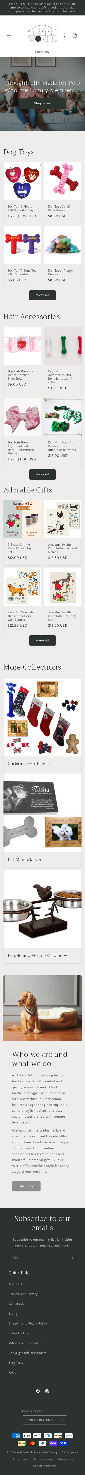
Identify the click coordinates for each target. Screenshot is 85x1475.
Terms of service (44, 1459)
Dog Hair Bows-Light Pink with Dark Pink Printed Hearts (21, 448)
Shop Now (42, 103)
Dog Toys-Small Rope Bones (59, 208)
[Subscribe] (71, 1258)
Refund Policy (18, 1333)
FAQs (12, 1373)
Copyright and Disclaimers (27, 1353)
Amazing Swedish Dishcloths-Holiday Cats (62, 616)
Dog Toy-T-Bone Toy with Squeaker (22, 272)
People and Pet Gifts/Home (35, 955)
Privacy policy (21, 1459)
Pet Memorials (22, 860)
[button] (9, 35)
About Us (15, 1284)
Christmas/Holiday (26, 764)
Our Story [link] (26, 1186)
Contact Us (16, 1304)
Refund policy (70, 1452)
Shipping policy (67, 1459)
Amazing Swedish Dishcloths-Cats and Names (62, 548)
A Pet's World (25, 1452)
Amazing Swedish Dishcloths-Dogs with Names (20, 616)
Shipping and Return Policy (28, 1323)
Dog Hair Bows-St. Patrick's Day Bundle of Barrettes (62, 446)
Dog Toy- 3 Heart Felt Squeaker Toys (21, 208)
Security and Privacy (23, 1294)
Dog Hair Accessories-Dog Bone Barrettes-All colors (61, 377)
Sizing (13, 1314)
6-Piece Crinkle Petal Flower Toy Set (20, 548)
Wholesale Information (25, 1343)
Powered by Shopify (46, 1452)
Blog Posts (16, 1363)
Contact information (44, 1466)
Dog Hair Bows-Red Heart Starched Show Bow (21, 375)
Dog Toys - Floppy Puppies (60, 272)
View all (42, 295)
